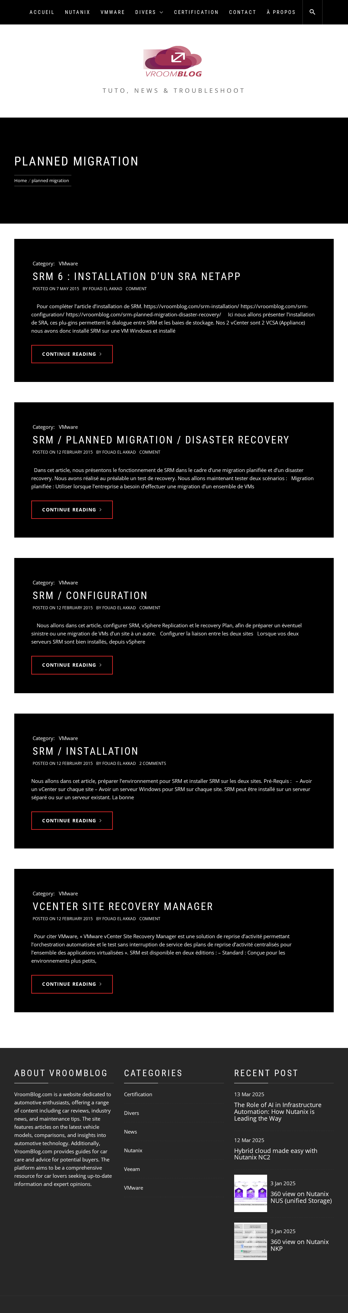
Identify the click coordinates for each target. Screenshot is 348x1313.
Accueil (42, 12)
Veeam (132, 1169)
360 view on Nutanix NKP (300, 1245)
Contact (243, 12)
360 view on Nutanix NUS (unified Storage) (301, 1197)
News (130, 1131)
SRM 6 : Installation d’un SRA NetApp (137, 276)
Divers (145, 12)
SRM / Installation (86, 751)
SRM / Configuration (90, 595)
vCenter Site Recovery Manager (123, 906)
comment (136, 289)
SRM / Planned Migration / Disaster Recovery (161, 440)
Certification (196, 12)
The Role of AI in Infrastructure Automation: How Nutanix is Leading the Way (277, 1111)
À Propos (281, 12)
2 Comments (152, 763)
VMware (113, 12)
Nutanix (77, 12)
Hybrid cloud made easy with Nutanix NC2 (275, 1153)
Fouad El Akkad (105, 289)
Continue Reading (69, 354)
